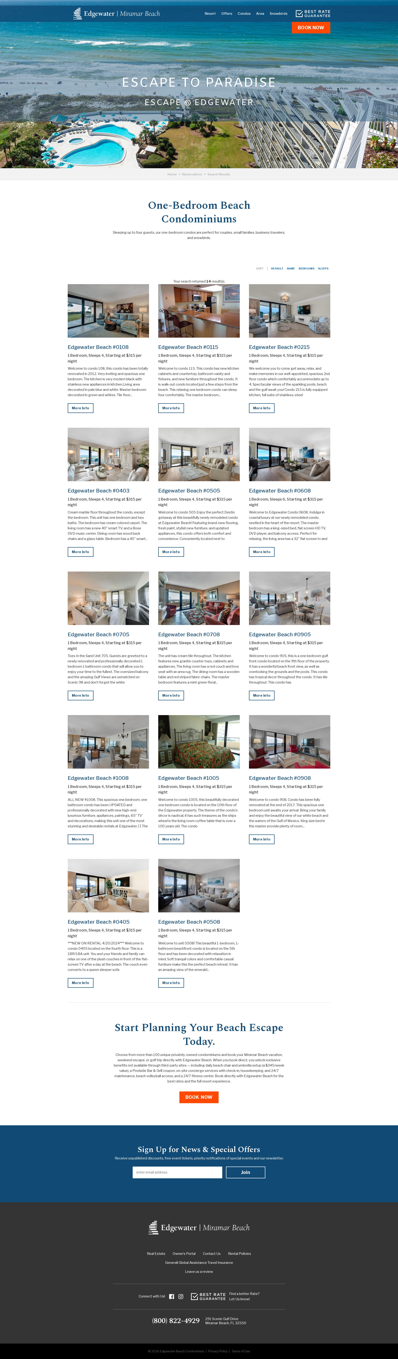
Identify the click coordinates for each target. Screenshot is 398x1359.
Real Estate (156, 1254)
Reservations (192, 174)
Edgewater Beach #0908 (280, 778)
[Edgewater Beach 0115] (199, 311)
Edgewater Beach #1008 (98, 778)
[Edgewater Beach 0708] (199, 598)
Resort (210, 14)
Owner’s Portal (184, 1254)
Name (291, 268)
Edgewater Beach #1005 (188, 778)
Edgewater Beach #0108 (98, 347)
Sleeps (323, 268)
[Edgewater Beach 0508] (199, 885)
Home (172, 174)
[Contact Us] (313, 13)
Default (277, 268)
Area (260, 14)
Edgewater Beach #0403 (98, 490)
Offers (226, 14)
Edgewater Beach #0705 (98, 634)
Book (311, 27)
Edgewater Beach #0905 (280, 634)
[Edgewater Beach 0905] (289, 598)
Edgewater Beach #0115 (188, 347)
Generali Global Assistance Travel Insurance (199, 1263)
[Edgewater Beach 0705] (108, 598)
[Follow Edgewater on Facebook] (171, 1296)
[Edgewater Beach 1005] (199, 742)
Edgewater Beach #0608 (280, 490)
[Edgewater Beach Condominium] (117, 13)
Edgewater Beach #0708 (189, 634)
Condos (244, 14)
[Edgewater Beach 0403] (108, 454)
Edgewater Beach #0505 (189, 490)
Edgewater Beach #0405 (99, 922)
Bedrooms (307, 268)
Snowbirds (278, 14)
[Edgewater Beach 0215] (289, 311)
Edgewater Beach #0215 (279, 347)
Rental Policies (239, 1254)
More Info (80, 408)
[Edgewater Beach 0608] (289, 454)
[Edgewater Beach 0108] (108, 311)
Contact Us (212, 1254)
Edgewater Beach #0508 (189, 922)
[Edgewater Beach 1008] (108, 742)
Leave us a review (199, 1272)
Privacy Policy (218, 1351)
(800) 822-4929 (176, 1321)
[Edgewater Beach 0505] (199, 454)
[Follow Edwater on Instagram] (180, 1296)
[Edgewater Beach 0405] (108, 885)
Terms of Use (241, 1351)
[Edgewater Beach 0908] (289, 742)
